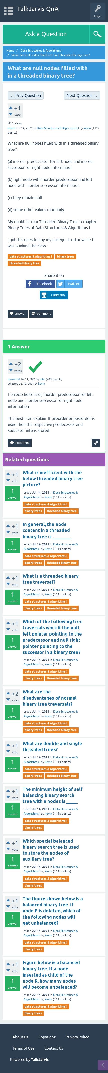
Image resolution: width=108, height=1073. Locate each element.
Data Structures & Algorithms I (58, 128)
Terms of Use (23, 1048)
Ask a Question (46, 34)
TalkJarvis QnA (38, 8)
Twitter (73, 284)
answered (14, 379)
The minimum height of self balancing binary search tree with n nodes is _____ (53, 795)
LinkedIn (58, 295)
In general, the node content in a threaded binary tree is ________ (47, 530)
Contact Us (53, 1048)
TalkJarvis (40, 1059)
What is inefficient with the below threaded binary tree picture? (53, 478)
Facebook (44, 284)
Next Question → (82, 95)
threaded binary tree (24, 263)
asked (11, 128)
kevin (48, 497)
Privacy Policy (77, 1037)
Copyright (47, 1037)
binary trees (65, 256)
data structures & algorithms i (31, 256)
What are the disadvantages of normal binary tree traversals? (50, 698)
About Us (20, 1037)
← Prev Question (25, 95)
